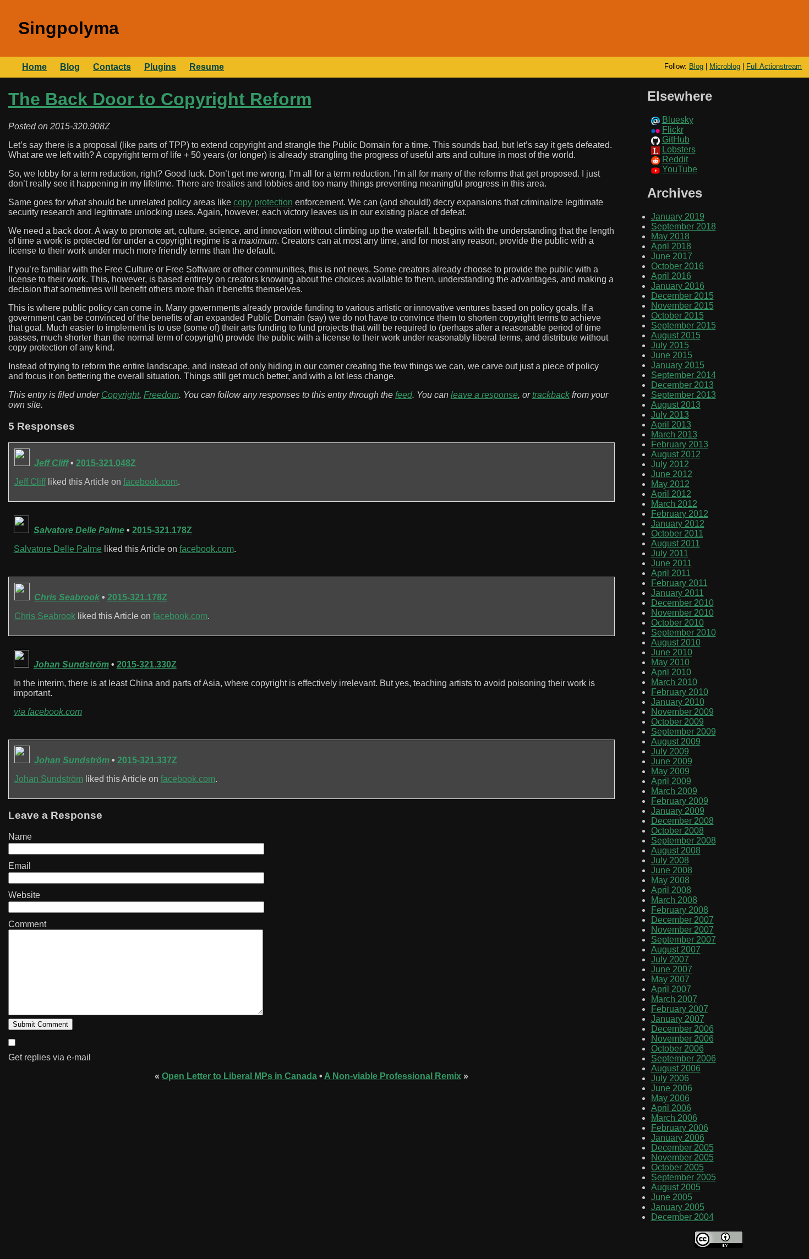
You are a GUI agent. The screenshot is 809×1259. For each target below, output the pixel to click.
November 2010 (682, 612)
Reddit (675, 159)
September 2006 (683, 1058)
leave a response (484, 394)
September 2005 (683, 1177)
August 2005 (676, 1187)
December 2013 (682, 385)
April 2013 (671, 424)
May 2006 (670, 1098)
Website (24, 895)
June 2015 (671, 355)
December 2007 (682, 919)
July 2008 (670, 860)
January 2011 (677, 593)
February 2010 (679, 692)
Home (34, 67)
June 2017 (671, 256)
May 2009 (670, 771)
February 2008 (679, 910)
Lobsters (679, 149)
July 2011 (669, 553)
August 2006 (676, 1068)
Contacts (112, 67)
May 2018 (670, 236)
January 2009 (677, 810)
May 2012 (670, 484)
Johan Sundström (71, 664)
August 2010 (676, 642)
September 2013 (683, 394)
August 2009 (676, 741)
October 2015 (677, 315)
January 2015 (677, 365)
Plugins (160, 67)
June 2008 (671, 870)
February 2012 (679, 513)
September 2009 (683, 731)
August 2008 (676, 850)
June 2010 (671, 652)
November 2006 (682, 1038)
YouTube (679, 169)
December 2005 (682, 1147)
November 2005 (682, 1157)
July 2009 (670, 751)
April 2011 (671, 573)
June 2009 (671, 761)
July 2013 (670, 414)
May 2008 (670, 880)
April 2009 (671, 781)
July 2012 (670, 464)
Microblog (724, 66)
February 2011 (679, 583)
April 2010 (671, 672)
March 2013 (674, 434)
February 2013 (679, 444)
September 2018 (683, 226)
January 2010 (677, 702)
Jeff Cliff (51, 463)
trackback (551, 394)
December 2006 (682, 1028)
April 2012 (671, 494)
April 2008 (671, 890)
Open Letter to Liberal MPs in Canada (239, 1076)
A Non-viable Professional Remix (392, 1076)
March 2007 (674, 999)
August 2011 (675, 543)
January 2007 (677, 1018)
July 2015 (670, 345)
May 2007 (670, 979)
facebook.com (150, 481)
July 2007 (670, 959)
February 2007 (679, 1009)
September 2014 (683, 375)
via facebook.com (48, 711)
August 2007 (676, 949)
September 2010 (683, 632)
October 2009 (677, 721)
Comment (27, 924)
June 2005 (671, 1197)
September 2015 (683, 325)
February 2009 (679, 801)
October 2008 (677, 830)
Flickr (673, 129)
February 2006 (679, 1127)
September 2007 (683, 939)
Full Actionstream (774, 66)
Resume (206, 67)
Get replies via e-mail (49, 1057)
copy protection (263, 202)
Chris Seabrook (67, 597)
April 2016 (671, 276)
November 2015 (682, 305)
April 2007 (671, 989)
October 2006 (677, 1048)
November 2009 (682, 711)
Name (20, 836)
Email (19, 866)
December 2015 (682, 295)
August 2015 (676, 335)
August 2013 (676, 404)
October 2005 (677, 1167)
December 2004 (682, 1217)
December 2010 (682, 602)
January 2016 (677, 286)
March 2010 (674, 682)
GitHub (676, 139)
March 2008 (674, 900)
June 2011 (671, 563)
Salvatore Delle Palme (79, 530)
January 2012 (677, 523)
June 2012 (671, 474)
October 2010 (677, 622)
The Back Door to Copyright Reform (159, 99)
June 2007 (671, 969)
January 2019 (677, 216)
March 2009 (674, 791)
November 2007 (682, 929)
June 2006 (671, 1088)
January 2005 (677, 1207)
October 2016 (677, 266)
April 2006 (671, 1108)
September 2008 (683, 840)
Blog (696, 66)
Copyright (120, 394)
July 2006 (670, 1078)
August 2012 (676, 454)
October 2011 (677, 533)
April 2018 (671, 246)
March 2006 (674, 1118)
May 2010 (670, 662)
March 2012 (674, 503)
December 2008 (682, 820)
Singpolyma (68, 28)
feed (403, 394)
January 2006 (677, 1137)
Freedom (161, 394)
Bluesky (677, 119)
